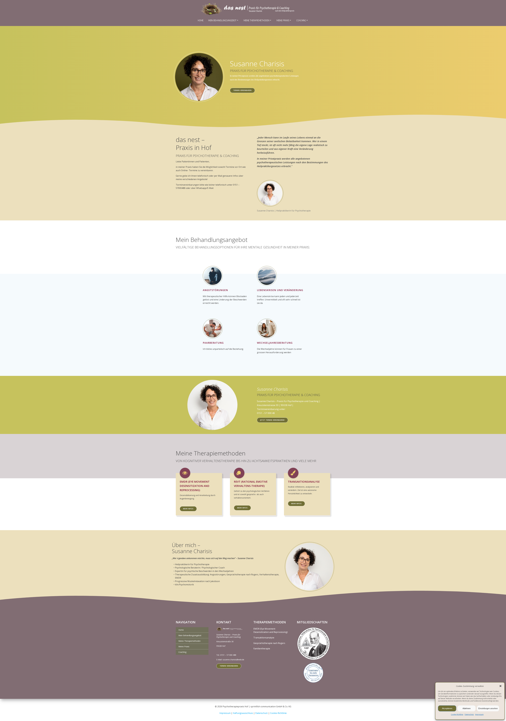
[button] (500, 686)
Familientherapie (261, 648)
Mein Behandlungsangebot (222, 20)
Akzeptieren (447, 708)
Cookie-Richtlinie (457, 714)
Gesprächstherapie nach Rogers (269, 643)
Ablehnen (467, 708)
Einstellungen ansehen (488, 708)
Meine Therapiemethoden (256, 20)
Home (200, 20)
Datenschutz (469, 714)
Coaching (301, 20)
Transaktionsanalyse (263, 637)
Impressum (479, 714)
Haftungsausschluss (243, 713)
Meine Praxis (282, 20)
